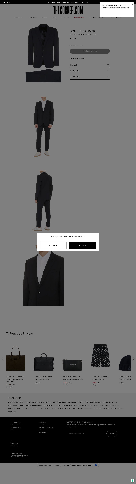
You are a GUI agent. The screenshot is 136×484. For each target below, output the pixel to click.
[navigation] (6, 2)
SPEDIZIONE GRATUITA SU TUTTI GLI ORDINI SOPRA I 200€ (68, 2)
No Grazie (53, 245)
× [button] (132, 4)
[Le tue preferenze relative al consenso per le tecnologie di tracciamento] (132, 480)
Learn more (108, 13)
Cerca (131, 2)
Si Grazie (83, 245)
